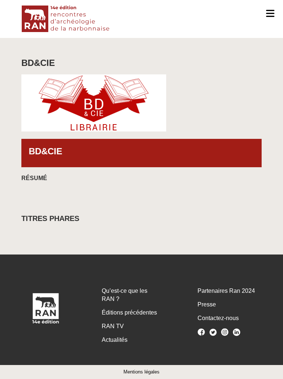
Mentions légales (141, 372)
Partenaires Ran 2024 (226, 291)
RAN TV (113, 326)
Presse (207, 304)
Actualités (114, 340)
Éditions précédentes (129, 312)
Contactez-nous (218, 318)
